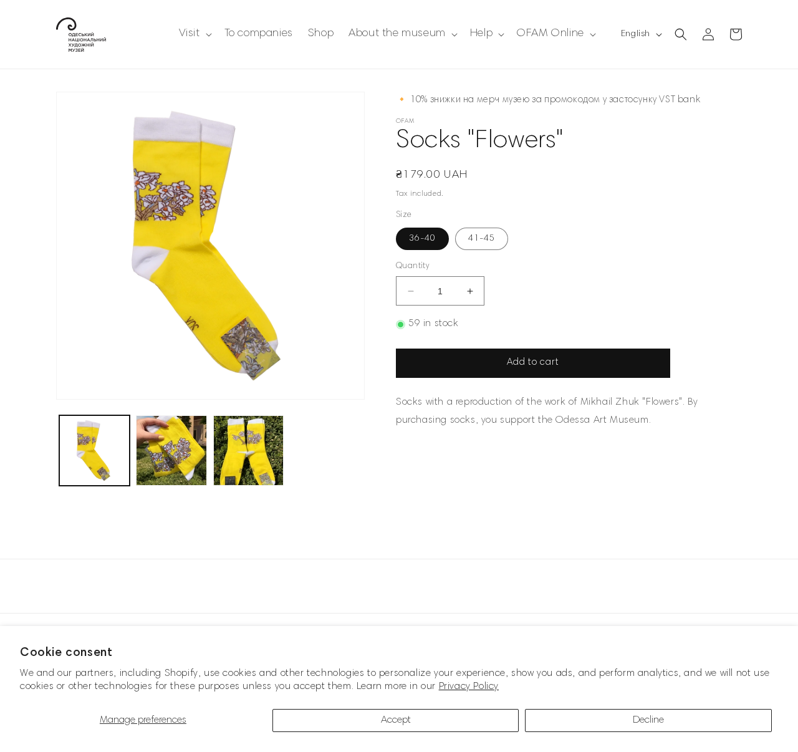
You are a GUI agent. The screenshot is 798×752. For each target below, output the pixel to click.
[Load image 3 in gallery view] (248, 450)
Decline (648, 720)
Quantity (412, 267)
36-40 (422, 238)
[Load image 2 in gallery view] (171, 450)
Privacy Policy (469, 687)
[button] (194, 34)
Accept (396, 720)
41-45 (481, 238)
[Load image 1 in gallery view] (94, 450)
